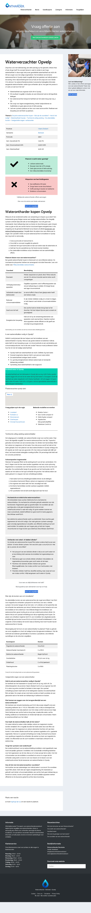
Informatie (69, 10)
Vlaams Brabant (43, 128)
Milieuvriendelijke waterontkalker (23, 265)
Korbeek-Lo (14, 414)
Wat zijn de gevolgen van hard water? (58, 834)
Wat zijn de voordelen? (41, 115)
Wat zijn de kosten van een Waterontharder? (60, 826)
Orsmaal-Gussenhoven (17, 422)
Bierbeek (41, 133)
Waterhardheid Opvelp (18, 118)
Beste (37, 10)
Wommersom (14, 417)
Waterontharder (26, 10)
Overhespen (14, 419)
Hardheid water (51, 831)
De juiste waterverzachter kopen (22, 115)
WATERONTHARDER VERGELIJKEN (45, 37)
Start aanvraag (72, 94)
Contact (33, 894)
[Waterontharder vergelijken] (15, 5)
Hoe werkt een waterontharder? (56, 829)
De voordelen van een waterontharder (58, 836)
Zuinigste (58, 10)
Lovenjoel (13, 412)
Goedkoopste (47, 10)
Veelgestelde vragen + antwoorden (22, 120)
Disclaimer (47, 894)
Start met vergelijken (31, 206)
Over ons (39, 894)
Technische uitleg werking (35, 118)
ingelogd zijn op (16, 801)
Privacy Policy (56, 894)
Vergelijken (80, 10)
